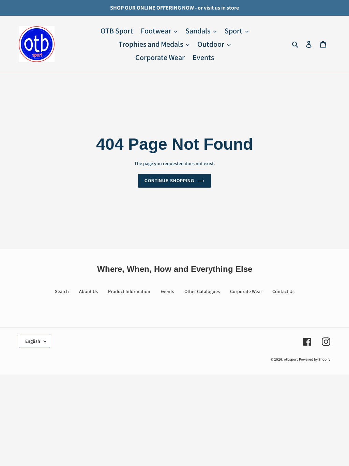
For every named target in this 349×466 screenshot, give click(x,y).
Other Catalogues (202, 291)
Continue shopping (169, 180)
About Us (88, 291)
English (32, 341)
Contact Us (283, 291)
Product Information (129, 291)
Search (62, 291)
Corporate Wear (246, 291)
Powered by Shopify (314, 359)
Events (167, 291)
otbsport (291, 359)
